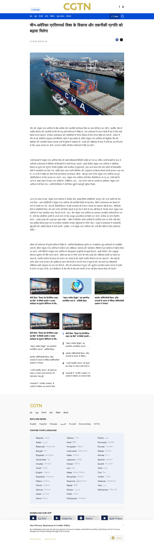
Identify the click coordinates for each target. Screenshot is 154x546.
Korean (73, 464)
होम (31, 412)
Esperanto (45, 476)
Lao (71, 468)
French (43, 485)
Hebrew (73, 438)
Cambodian (43, 459)
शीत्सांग (65, 412)
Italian (73, 455)
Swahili (105, 464)
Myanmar (77, 481)
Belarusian (45, 446)
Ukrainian (107, 481)
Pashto (103, 438)
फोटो (51, 412)
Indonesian (77, 451)
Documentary (85, 424)
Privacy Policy (35, 539)
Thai (102, 472)
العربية (63, 424)
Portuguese (76, 498)
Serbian (104, 451)
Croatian (43, 464)
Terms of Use (50, 539)
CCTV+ (97, 424)
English (33, 424)
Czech (42, 468)
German (43, 489)
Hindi (71, 442)
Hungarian (75, 446)
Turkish (104, 476)
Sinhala (104, 455)
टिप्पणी (44, 412)
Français (53, 424)
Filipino (43, 481)
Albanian (42, 438)
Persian (73, 489)
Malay (76, 472)
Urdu (102, 485)
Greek (42, 494)
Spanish (105, 459)
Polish (72, 494)
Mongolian (75, 476)
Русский (72, 424)
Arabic (42, 442)
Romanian (106, 442)
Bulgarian (45, 455)
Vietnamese (107, 489)
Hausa (42, 498)
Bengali (41, 451)
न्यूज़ (36, 412)
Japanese (74, 459)
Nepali (72, 485)
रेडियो (116, 16)
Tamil (102, 468)
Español (43, 424)
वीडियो (58, 412)
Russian (105, 446)
